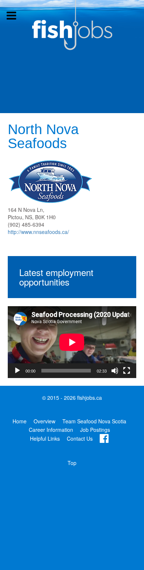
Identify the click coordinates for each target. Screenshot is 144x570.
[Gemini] (72, 25)
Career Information (51, 429)
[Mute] (115, 370)
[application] (72, 342)
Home (20, 421)
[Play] (17, 370)
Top (72, 462)
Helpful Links (45, 438)
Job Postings (95, 429)
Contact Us (80, 438)
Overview (44, 421)
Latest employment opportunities (56, 277)
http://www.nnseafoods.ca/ (38, 231)
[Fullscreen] (126, 370)
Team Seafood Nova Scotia (94, 421)
